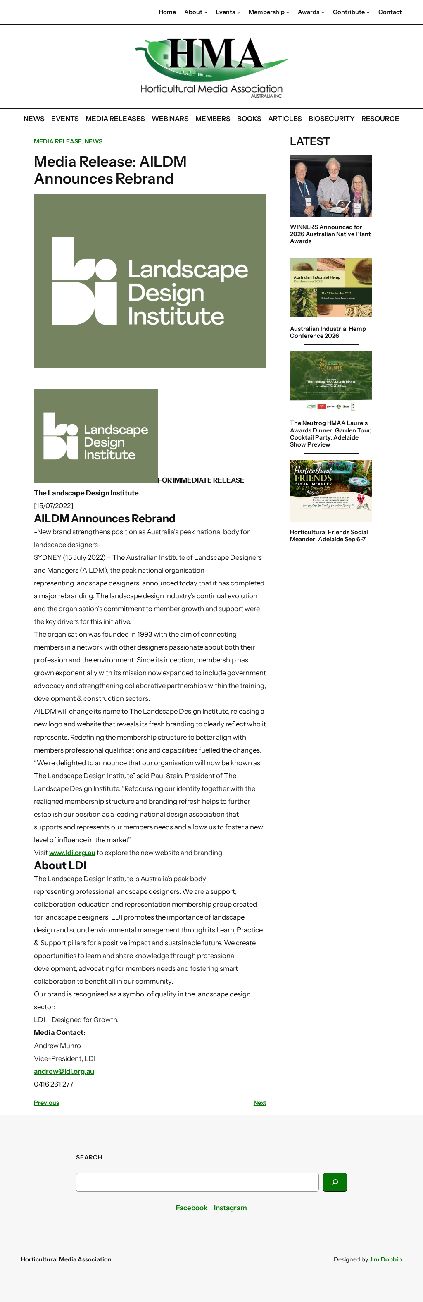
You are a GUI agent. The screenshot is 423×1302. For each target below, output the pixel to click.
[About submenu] (206, 12)
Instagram (230, 1208)
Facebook (191, 1208)
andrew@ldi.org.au (64, 1071)
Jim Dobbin (386, 1259)
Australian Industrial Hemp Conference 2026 (328, 332)
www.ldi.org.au (72, 852)
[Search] (335, 1182)
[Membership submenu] (288, 12)
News (93, 141)
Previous (46, 1102)
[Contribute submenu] (368, 12)
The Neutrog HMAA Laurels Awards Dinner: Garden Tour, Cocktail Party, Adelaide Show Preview (330, 434)
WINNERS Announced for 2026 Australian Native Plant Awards (330, 234)
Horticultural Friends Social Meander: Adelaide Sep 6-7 (329, 536)
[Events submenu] (238, 12)
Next (260, 1102)
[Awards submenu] (323, 12)
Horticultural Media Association (66, 1259)
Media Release (58, 141)
